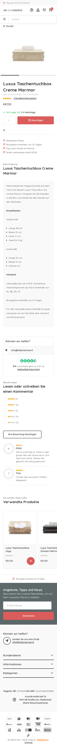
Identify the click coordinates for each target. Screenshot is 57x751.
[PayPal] (9, 725)
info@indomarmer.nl (22, 350)
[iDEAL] (19, 719)
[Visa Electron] (38, 725)
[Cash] (28, 736)
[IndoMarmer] (12, 10)
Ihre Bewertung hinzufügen (22, 434)
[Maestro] (38, 719)
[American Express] (9, 730)
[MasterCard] (28, 719)
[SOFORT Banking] (47, 719)
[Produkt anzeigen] (31, 561)
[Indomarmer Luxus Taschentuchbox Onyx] (19, 527)
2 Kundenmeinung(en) (24, 98)
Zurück (9, 26)
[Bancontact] (28, 725)
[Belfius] (47, 725)
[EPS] (38, 730)
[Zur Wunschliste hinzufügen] (4, 130)
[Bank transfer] (9, 719)
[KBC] (19, 730)
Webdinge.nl (42, 740)
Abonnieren (28, 615)
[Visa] (19, 725)
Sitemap (29, 742)
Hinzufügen (37, 120)
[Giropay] (28, 730)
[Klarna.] (47, 730)
